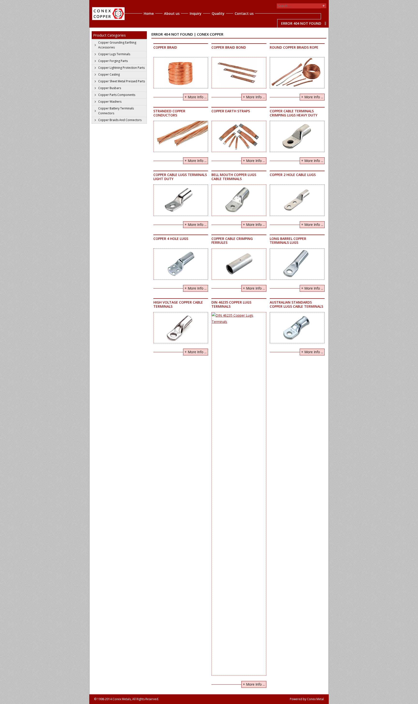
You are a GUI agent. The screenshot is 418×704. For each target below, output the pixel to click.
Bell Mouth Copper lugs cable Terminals (233, 176)
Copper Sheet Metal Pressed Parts (121, 81)
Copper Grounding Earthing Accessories (117, 44)
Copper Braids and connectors (120, 120)
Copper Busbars (109, 88)
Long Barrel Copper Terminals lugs (288, 240)
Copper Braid (165, 47)
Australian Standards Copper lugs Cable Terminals (296, 304)
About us (171, 13)
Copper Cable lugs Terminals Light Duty (180, 176)
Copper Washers (109, 101)
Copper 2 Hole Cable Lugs (293, 174)
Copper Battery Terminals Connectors (116, 110)
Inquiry (196, 13)
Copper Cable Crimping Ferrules (232, 240)
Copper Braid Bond (228, 47)
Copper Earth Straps (230, 111)
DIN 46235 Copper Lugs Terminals (231, 304)
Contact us (244, 13)
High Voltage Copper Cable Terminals (178, 304)
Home (149, 13)
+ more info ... (196, 97)
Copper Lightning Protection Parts (121, 68)
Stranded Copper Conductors (169, 113)
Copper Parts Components (116, 95)
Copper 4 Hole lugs (170, 238)
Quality (218, 13)
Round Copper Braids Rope (294, 47)
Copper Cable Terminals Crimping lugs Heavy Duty (293, 113)
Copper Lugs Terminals (114, 54)
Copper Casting (109, 74)
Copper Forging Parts (113, 61)
